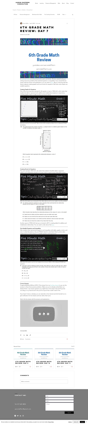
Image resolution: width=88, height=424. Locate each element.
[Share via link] (30, 335)
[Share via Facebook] (20, 335)
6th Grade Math (23, 330)
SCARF (58, 14)
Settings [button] (70, 422)
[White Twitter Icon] (18, 416)
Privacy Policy (51, 422)
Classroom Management (25, 14)
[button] (72, 14)
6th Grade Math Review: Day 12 (44, 362)
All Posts (15, 14)
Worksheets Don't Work (37, 14)
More (64, 14)
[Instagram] (23, 416)
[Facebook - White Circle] (15, 416)
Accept (82, 422)
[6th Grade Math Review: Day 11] (65, 354)
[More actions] (67, 23)
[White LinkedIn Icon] (20, 416)
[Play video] (44, 109)
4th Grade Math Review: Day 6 (23, 362)
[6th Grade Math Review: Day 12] (44, 354)
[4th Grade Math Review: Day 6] (23, 354)
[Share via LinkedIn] (27, 335)
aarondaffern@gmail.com (23, 409)
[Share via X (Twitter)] (24, 335)
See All (72, 346)
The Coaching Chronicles (49, 14)
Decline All (76, 422)
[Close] (86, 422)
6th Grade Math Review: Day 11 (64, 362)
